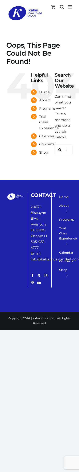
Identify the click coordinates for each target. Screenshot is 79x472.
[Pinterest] (32, 283)
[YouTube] (39, 283)
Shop (43, 152)
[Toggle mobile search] (62, 7)
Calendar (47, 136)
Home (44, 92)
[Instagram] (45, 275)
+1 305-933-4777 (39, 242)
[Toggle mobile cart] (53, 7)
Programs (47, 108)
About (44, 100)
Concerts (47, 144)
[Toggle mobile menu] (70, 7)
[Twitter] (39, 275)
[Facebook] (32, 275)
